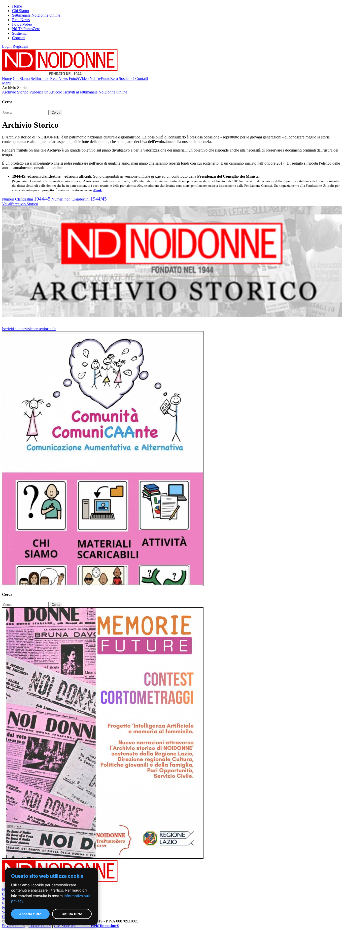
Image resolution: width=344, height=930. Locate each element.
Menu (6, 83)
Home (17, 6)
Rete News (21, 20)
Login (7, 46)
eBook (97, 190)
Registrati (20, 46)
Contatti (18, 38)
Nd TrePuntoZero (26, 29)
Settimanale (40, 78)
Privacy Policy (13, 925)
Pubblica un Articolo (46, 92)
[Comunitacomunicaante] (102, 584)
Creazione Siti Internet (86, 925)
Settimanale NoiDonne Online (36, 15)
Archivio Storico (15, 92)
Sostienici (19, 33)
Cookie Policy (39, 925)
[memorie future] (102, 857)
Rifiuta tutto (72, 914)
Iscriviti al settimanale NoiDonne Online (95, 92)
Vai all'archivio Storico (20, 204)
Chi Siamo (20, 11)
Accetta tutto (30, 914)
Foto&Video (22, 24)
